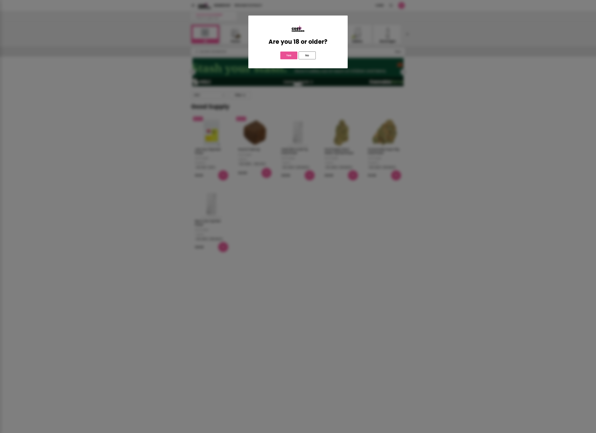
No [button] (307, 55)
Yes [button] (288, 55)
